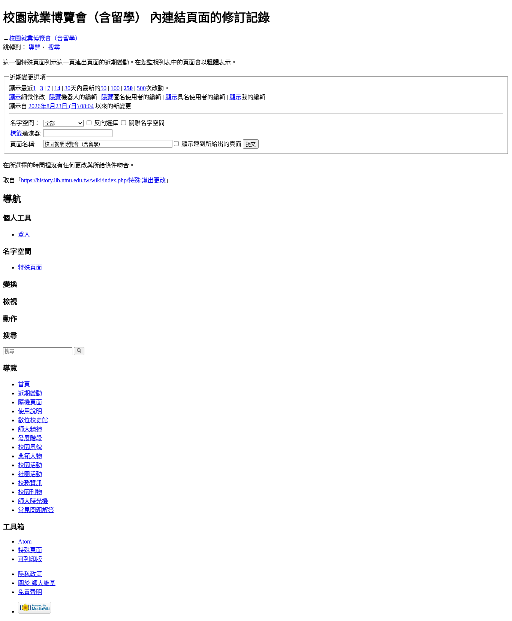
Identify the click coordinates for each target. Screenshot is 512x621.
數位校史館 (33, 420)
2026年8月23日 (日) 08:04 (61, 106)
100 (115, 88)
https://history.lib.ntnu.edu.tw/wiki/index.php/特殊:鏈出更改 (93, 180)
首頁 (24, 384)
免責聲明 (30, 592)
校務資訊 (30, 483)
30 (67, 88)
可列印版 (30, 559)
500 (141, 88)
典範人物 (30, 456)
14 (57, 88)
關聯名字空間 (147, 123)
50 (103, 88)
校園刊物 (30, 492)
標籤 (16, 133)
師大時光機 (33, 501)
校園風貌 (30, 447)
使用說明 (30, 411)
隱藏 (55, 97)
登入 (24, 234)
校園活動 (30, 465)
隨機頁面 (30, 402)
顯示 (15, 97)
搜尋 (54, 47)
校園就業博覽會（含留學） (45, 38)
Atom (24, 541)
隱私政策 (30, 574)
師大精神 (30, 429)
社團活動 (30, 474)
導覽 (34, 47)
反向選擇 (106, 123)
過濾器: (26, 133)
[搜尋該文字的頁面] (79, 351)
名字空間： (25, 123)
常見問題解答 (36, 510)
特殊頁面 (30, 267)
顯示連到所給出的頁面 (211, 144)
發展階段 (30, 438)
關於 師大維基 (36, 583)
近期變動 (30, 393)
